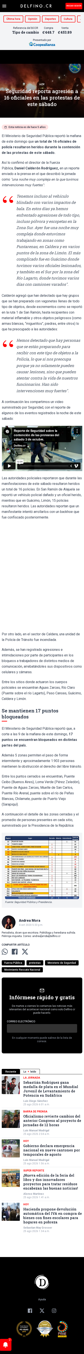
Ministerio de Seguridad (62, 962)
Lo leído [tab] (29, 1071)
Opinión (32, 18)
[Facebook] (30, 1310)
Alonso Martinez (33, 1193)
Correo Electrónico (21, 1021)
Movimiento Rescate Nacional (22, 969)
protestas (35, 962)
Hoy (42, 84)
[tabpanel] (42, 1154)
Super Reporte (33, 1170)
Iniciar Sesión (73, 6)
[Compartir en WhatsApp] (5, 952)
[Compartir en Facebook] (14, 951)
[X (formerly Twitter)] (42, 1310)
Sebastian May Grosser (37, 1227)
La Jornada (31, 1077)
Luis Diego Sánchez (35, 1101)
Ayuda (42, 1299)
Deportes (50, 18)
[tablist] (42, 1071)
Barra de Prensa (35, 1111)
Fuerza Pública (13, 962)
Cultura (68, 18)
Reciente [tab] (10, 1071)
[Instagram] (54, 1310)
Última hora (13, 18)
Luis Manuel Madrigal (36, 1130)
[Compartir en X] (25, 951)
